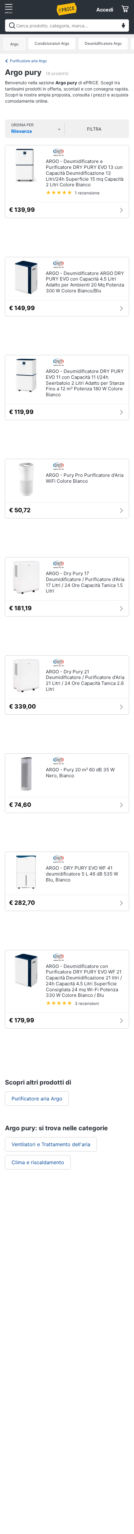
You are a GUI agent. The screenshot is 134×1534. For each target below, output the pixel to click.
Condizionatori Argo (52, 43)
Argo (14, 44)
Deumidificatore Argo (103, 43)
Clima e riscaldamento (38, 1162)
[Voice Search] (123, 26)
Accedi (104, 10)
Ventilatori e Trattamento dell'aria (51, 1144)
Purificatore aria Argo (28, 60)
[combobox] (67, 25)
